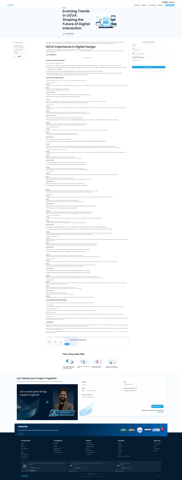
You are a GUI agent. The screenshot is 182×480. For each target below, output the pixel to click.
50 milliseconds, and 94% (74, 50)
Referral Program (24, 456)
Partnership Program (58, 452)
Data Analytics (89, 450)
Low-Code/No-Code (90, 452)
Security (22, 452)
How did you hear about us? (130, 388)
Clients (22, 444)
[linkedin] (20, 56)
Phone (134, 52)
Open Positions (57, 450)
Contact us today (116, 331)
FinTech (119, 442)
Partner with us (24, 458)
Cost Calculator (157, 442)
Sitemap (155, 450)
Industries (137, 5)
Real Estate (120, 446)
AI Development (89, 442)
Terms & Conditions (98, 476)
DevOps (87, 448)
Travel (119, 448)
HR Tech (119, 452)
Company (160, 5)
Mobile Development (90, 446)
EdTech (119, 454)
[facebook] (19, 56)
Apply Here (160, 412)
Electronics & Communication (124, 456)
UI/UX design (63, 80)
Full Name (134, 44)
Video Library (156, 444)
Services (144, 5)
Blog (155, 446)
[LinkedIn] (20, 56)
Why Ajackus (56, 442)
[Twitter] (17, 56)
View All (20, 433)
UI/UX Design (88, 454)
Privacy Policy (90, 476)
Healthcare (120, 444)
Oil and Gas (120, 450)
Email (133, 48)
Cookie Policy (84, 476)
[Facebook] (19, 56)
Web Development (90, 444)
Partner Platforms (24, 448)
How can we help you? (136, 60)
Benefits (55, 446)
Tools (22, 450)
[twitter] (17, 56)
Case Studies (152, 5)
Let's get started (148, 67)
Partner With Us (170, 5)
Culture (55, 444)
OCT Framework (24, 454)
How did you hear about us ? (137, 56)
